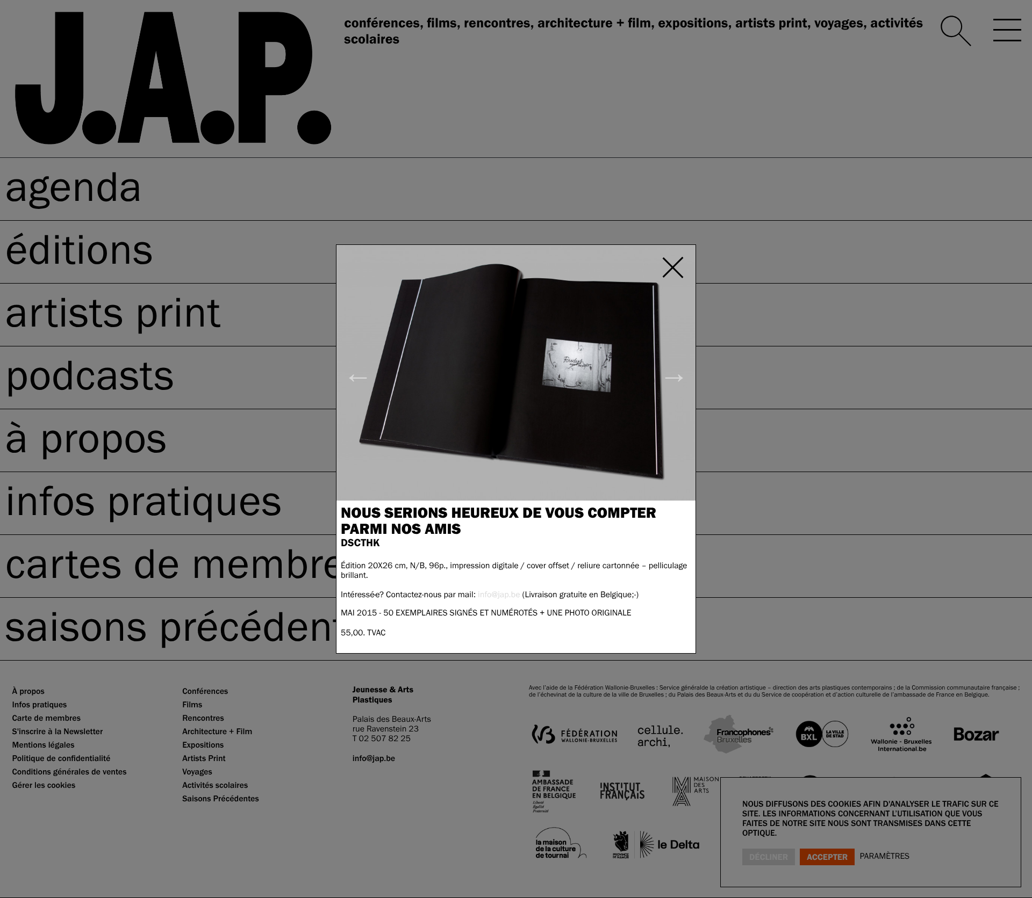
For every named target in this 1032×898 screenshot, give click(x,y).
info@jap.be (499, 595)
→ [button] (674, 372)
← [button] (358, 372)
